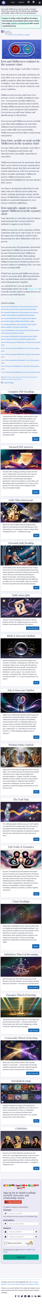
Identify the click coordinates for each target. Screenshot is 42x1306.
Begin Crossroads (33, 1073)
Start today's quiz (32, 628)
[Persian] (21, 1188)
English (27, 35)
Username (7, 1210)
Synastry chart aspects (13, 377)
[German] (13, 1185)
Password (7, 1228)
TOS (25, 1250)
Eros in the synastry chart (29, 377)
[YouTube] (29, 1296)
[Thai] (18, 1188)
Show (36, 439)
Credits (36, 1284)
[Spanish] (7, 1185)
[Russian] (18, 1185)
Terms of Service (13, 1284)
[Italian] (21, 1185)
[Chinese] (24, 1185)
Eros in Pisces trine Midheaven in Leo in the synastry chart (20, 372)
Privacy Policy (24, 1284)
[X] (22, 1296)
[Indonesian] (24, 1188)
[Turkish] (35, 1185)
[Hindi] (32, 1185)
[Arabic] (29, 1185)
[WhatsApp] (32, 1296)
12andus (8, 31)
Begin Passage (34, 1030)
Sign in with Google (14, 1202)
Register (5, 18)
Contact (35, 1282)
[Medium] (39, 1296)
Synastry (10, 35)
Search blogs (9, 382)
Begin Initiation (33, 987)
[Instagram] (19, 1296)
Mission (3, 1284)
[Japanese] (26, 1185)
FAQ (31, 1284)
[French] (15, 1185)
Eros (15, 35)
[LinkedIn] (35, 1296)
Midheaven (21, 35)
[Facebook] (15, 1296)
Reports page (33, 288)
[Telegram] (25, 1296)
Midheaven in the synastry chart (11, 379)
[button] (39, 3)
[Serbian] (37, 1185)
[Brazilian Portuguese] (10, 1185)
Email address (8, 1220)
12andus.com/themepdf (19, 23)
